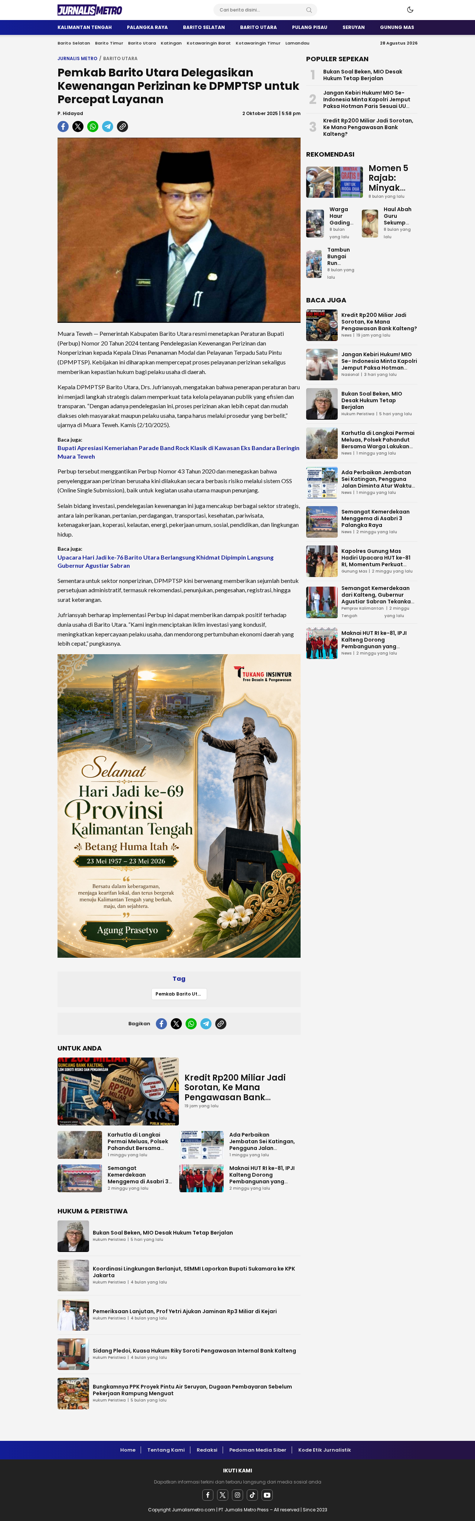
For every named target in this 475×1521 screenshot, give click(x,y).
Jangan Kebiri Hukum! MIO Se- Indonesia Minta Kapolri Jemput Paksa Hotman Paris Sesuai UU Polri (366, 103)
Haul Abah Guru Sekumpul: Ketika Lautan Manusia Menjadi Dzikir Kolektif (398, 236)
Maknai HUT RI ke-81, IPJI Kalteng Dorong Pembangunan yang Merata (262, 1178)
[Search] (309, 10)
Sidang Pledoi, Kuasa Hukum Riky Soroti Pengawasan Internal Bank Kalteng (194, 1350)
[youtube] (267, 1495)
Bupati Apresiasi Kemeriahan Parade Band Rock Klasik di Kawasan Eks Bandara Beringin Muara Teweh (178, 451)
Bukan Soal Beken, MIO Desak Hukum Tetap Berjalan (163, 1232)
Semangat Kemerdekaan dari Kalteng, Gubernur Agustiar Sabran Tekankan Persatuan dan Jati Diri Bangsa (377, 601)
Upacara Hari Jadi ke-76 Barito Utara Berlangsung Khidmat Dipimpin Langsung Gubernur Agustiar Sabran (165, 561)
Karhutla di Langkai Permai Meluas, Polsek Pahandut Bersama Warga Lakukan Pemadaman (138, 1148)
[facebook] (207, 1495)
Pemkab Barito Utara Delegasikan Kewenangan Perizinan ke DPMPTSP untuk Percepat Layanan (181, 994)
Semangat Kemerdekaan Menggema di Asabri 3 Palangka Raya (138, 1178)
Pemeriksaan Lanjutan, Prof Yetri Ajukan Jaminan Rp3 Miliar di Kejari (185, 1311)
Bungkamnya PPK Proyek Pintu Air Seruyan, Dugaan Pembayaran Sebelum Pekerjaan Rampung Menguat (192, 1390)
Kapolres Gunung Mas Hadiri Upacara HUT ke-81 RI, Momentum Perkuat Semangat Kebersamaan (375, 561)
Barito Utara (120, 58)
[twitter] (222, 1495)
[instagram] (237, 1495)
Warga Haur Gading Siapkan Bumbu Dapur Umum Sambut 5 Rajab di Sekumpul (343, 239)
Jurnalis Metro (77, 58)
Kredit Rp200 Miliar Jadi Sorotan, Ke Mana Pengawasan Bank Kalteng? (235, 1092)
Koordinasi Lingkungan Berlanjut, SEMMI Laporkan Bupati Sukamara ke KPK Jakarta (194, 1272)
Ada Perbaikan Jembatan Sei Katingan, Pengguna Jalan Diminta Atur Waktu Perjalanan (262, 1148)
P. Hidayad (70, 113)
